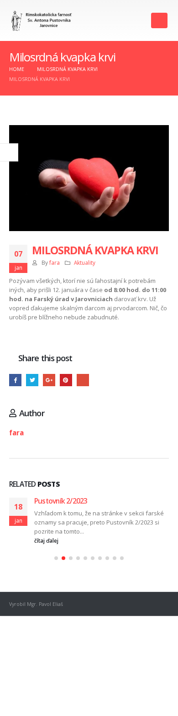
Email (83, 380)
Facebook (15, 380)
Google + (49, 380)
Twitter (32, 380)
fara (54, 262)
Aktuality (84, 262)
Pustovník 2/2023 (61, 501)
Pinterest (66, 380)
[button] (56, 558)
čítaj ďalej (47, 540)
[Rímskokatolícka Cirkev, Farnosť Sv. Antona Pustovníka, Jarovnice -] (41, 20)
